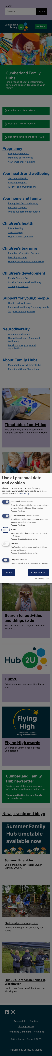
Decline (8, 572)
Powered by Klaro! (42, 578)
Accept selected (38, 572)
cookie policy (23, 493)
